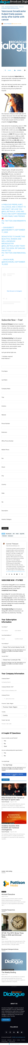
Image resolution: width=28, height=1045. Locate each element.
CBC (14, 533)
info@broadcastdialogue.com (18, 1037)
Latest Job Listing (7, 871)
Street (3, 467)
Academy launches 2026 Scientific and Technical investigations (10, 828)
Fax (3, 458)
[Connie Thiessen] (3, 23)
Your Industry (5, 643)
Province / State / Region (7, 703)
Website (4, 415)
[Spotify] (16, 573)
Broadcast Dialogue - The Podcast (9, 795)
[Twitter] (19, 573)
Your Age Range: (5, 761)
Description (5, 510)
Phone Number (6, 423)
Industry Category (6, 519)
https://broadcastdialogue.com (12, 545)
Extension (4, 432)
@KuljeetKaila (8, 212)
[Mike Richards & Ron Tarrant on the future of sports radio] (14, 789)
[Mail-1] (21, 1032)
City (3, 475)
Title (3, 397)
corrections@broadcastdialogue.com (15, 571)
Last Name (4, 380)
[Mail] (14, 573)
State (3, 493)
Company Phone (5, 695)
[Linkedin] (11, 573)
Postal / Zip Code (6, 720)
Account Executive (8, 894)
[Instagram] (9, 573)
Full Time (4, 891)
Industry (4, 406)
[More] (24, 70)
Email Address (6, 358)
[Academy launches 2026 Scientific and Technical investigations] (14, 817)
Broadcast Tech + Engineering (8, 823)
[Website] (22, 573)
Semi (5, 746)
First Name (5, 371)
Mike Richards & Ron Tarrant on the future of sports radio (13, 799)
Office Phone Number (7, 441)
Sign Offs (22, 533)
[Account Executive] (14, 883)
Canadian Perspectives (8, 910)
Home (3, 6)
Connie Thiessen (7, 23)
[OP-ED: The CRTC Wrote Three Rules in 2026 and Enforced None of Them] (14, 922)
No (5, 743)
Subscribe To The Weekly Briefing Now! (14, 774)
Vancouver (10, 535)
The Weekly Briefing (9, 972)
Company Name (6, 388)
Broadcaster (8, 533)
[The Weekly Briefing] (14, 961)
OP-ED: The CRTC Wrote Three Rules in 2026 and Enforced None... (13, 935)
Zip (2, 502)
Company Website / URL (8, 687)
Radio (17, 533)
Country (4, 484)
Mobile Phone (5, 449)
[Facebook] (6, 573)
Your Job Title (5, 656)
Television (4, 535)
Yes (5, 741)
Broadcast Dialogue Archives (11, 6)
